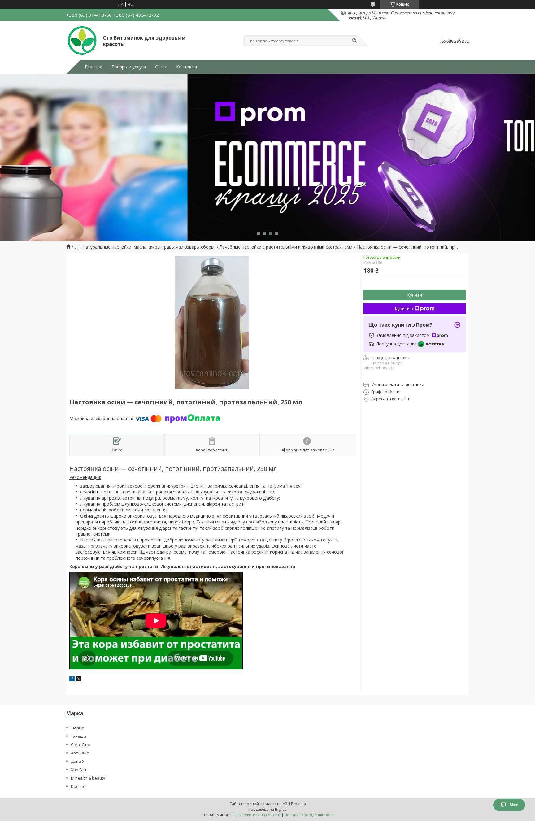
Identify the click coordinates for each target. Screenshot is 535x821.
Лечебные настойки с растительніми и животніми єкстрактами (286, 247)
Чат (514, 804)
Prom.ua (298, 803)
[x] (78, 680)
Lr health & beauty (88, 778)
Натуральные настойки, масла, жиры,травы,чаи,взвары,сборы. (148, 247)
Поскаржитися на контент (257, 815)
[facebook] (72, 680)
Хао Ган (78, 769)
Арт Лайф (80, 753)
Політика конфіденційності (309, 815)
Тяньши (78, 736)
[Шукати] (354, 40)
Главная (93, 67)
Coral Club (80, 744)
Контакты (186, 67)
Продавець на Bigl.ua (267, 809)
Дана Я (78, 761)
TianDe (77, 728)
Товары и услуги (128, 67)
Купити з (404, 308)
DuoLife (78, 786)
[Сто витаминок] (81, 40)
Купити (414, 295)
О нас (161, 67)
